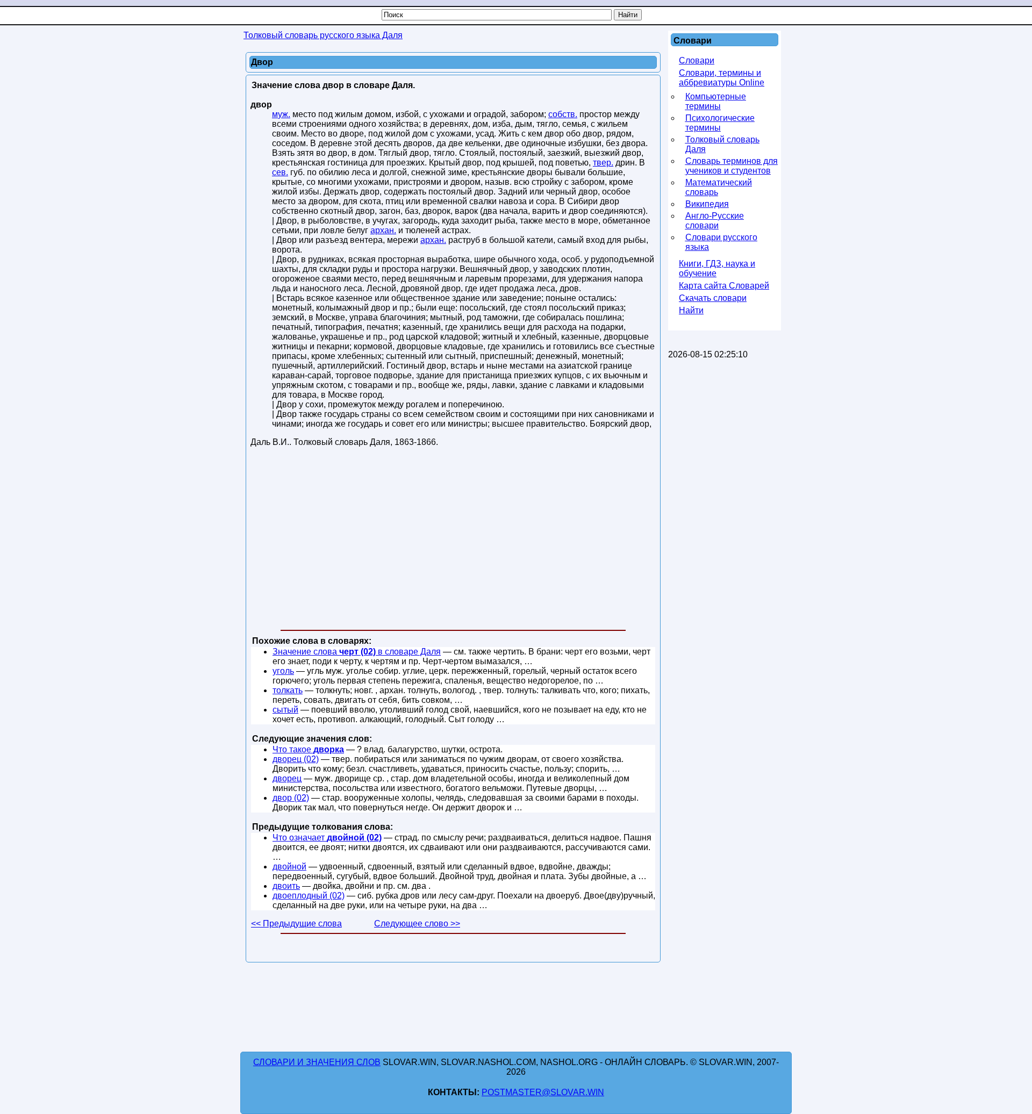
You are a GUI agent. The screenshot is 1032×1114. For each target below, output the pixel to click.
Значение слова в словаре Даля (357, 651)
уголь (283, 670)
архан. (383, 230)
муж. (281, 114)
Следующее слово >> (417, 923)
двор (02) (291, 797)
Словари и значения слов (317, 1062)
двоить (286, 885)
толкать (288, 690)
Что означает (327, 837)
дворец (287, 778)
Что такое (308, 749)
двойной (289, 866)
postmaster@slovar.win (543, 1092)
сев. (280, 172)
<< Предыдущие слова (296, 923)
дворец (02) (296, 759)
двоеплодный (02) (309, 895)
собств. (562, 114)
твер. (603, 162)
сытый (285, 709)
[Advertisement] (453, 540)
